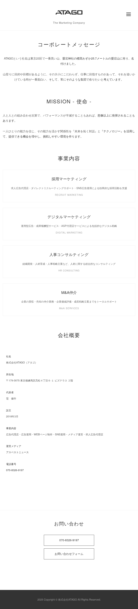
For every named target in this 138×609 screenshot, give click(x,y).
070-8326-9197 (15, 470)
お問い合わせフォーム (69, 554)
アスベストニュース (17, 452)
